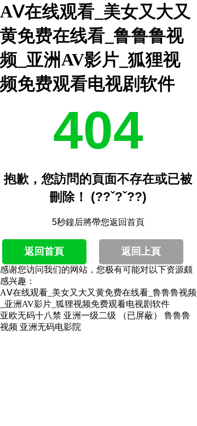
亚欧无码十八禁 (30, 315)
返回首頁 (44, 251)
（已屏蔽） (140, 315)
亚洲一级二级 (89, 315)
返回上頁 (141, 251)
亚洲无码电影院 (50, 327)
